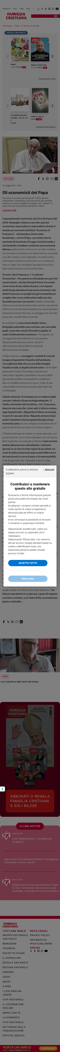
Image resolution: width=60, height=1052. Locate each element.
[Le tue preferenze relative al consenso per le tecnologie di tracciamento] (2, 789)
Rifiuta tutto (28, 578)
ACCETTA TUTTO (28, 563)
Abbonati (49, 469)
